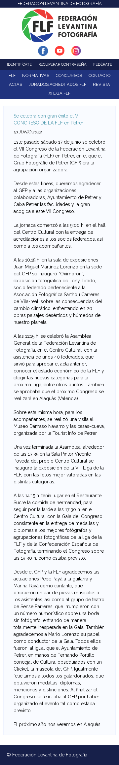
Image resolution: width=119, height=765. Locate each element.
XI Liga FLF (59, 93)
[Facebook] (43, 52)
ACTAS (15, 84)
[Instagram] (76, 52)
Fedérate (102, 64)
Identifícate (19, 64)
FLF (12, 75)
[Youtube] (59, 52)
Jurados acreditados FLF (57, 84)
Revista (101, 84)
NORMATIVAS (35, 75)
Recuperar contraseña (62, 64)
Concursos (69, 75)
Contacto (99, 75)
